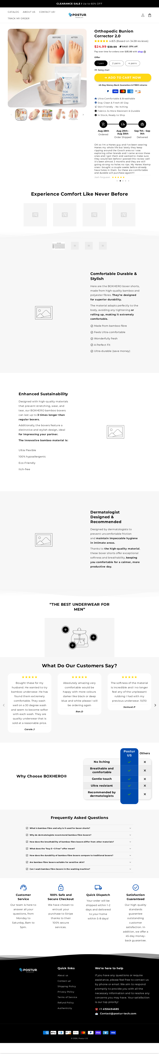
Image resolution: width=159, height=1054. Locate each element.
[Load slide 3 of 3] (125, 181)
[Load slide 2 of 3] (123, 181)
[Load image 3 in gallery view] (47, 114)
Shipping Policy (67, 986)
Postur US (83, 1038)
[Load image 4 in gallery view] (60, 114)
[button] (149, 15)
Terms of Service (67, 997)
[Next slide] (128, 180)
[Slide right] (83, 114)
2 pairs (116, 63)
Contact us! (64, 981)
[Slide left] (11, 114)
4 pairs (132, 63)
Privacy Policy (66, 991)
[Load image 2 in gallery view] (34, 114)
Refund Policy (66, 1002)
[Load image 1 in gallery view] (21, 114)
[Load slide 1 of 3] (120, 181)
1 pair (101, 63)
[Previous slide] (117, 180)
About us (63, 975)
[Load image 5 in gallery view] (73, 114)
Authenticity (65, 1008)
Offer (97, 57)
